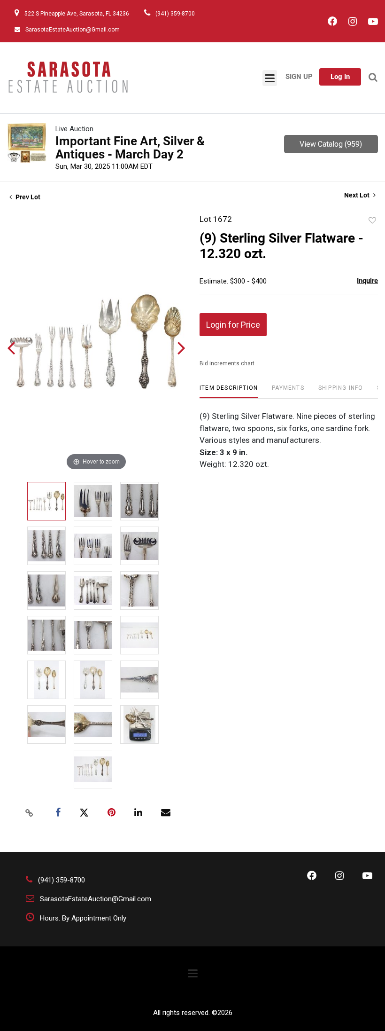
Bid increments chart (227, 363)
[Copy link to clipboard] (29, 813)
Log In (340, 76)
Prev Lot (27, 197)
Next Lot (357, 195)
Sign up (299, 76)
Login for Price (233, 325)
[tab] (229, 391)
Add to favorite (372, 220)
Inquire (367, 280)
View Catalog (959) (331, 144)
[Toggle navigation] (269, 78)
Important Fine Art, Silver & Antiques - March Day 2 (130, 147)
